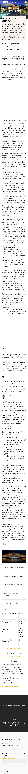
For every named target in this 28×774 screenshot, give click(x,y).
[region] (14, 100)
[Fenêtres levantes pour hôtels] (6, 616)
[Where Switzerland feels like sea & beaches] (14, 642)
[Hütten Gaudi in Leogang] (22, 629)
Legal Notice (5, 739)
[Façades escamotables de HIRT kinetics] (14, 624)
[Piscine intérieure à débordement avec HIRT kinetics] (22, 616)
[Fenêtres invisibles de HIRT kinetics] (6, 626)
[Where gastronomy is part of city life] (22, 642)
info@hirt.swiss (15, 745)
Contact (19, 739)
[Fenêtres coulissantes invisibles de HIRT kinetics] (14, 616)
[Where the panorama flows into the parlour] (6, 642)
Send (3, 764)
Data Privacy (12, 739)
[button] (23, 2)
